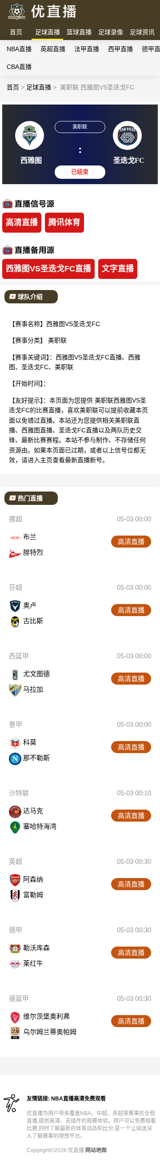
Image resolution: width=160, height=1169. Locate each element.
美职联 (57, 340)
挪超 (15, 519)
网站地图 (96, 1150)
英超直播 (52, 48)
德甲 (15, 930)
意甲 (15, 724)
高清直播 (22, 222)
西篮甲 (19, 656)
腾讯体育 (64, 222)
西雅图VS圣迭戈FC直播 (48, 268)
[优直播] (42, 20)
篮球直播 (79, 32)
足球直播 (47, 32)
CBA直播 (19, 66)
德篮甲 (19, 998)
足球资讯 (142, 32)
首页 (16, 32)
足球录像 (110, 32)
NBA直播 (19, 48)
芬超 (15, 587)
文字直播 (118, 268)
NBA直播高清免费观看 (78, 1099)
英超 (15, 861)
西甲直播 (120, 48)
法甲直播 (86, 48)
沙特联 (19, 793)
